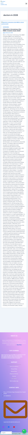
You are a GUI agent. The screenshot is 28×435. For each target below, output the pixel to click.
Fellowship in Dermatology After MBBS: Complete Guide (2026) (12, 29)
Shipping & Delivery (14, 373)
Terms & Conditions (14, 366)
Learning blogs (6, 26)
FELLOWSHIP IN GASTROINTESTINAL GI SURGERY (10, 358)
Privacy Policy (14, 369)
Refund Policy (14, 371)
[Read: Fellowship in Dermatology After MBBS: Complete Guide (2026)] (14, 23)
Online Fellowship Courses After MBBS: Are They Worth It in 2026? (13, 354)
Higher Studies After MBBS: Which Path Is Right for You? (11, 355)
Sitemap (14, 376)
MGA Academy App (14, 381)
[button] (26, 4)
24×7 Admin (14, 378)
